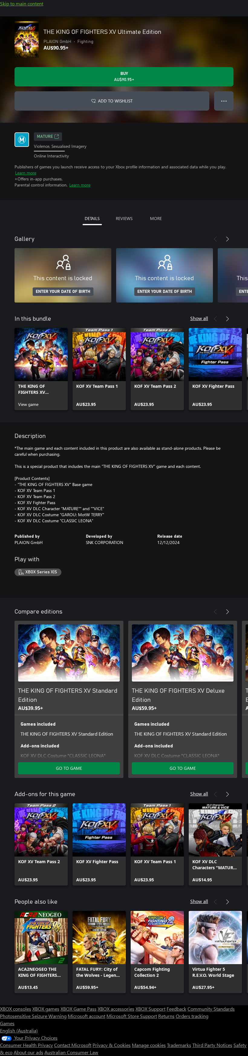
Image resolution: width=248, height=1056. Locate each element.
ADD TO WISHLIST (115, 101)
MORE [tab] (156, 218)
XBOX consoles (15, 1009)
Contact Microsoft (72, 1045)
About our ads (28, 1052)
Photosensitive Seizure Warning (33, 1016)
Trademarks (179, 1045)
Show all (199, 318)
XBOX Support (150, 1009)
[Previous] (215, 239)
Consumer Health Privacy (26, 1045)
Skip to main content (21, 3)
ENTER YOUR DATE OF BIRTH (63, 292)
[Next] (227, 239)
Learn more (25, 173)
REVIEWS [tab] (124, 218)
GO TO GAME (69, 768)
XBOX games (45, 1009)
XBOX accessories (116, 1009)
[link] (41, 369)
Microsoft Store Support (131, 1016)
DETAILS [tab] (92, 218)
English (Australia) (19, 1030)
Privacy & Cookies (112, 1045)
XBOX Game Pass (78, 1009)
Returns (166, 1016)
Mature (45, 136)
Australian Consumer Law (71, 1052)
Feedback (176, 1009)
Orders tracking (192, 1016)
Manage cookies (149, 1045)
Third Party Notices (212, 1045)
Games (7, 1023)
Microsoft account (86, 1016)
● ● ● (224, 100)
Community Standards (211, 1009)
